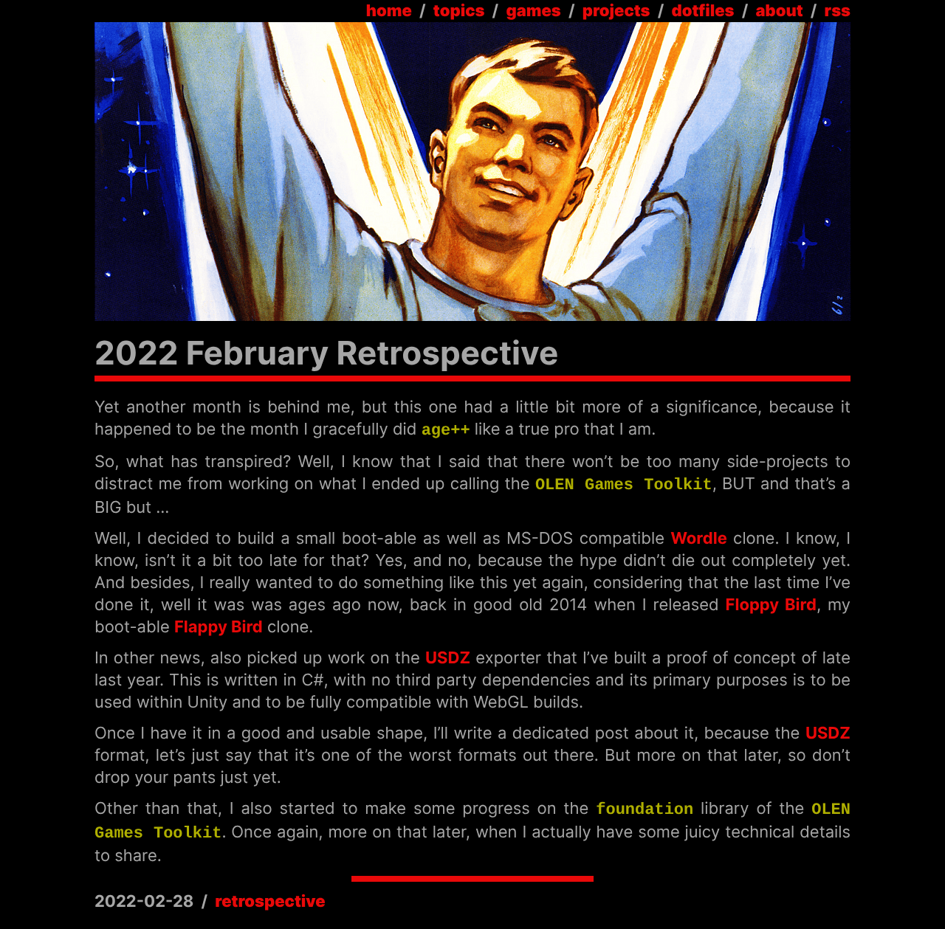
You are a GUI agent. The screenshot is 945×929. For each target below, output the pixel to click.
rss (837, 11)
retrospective (270, 901)
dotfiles (702, 11)
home (389, 11)
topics (459, 11)
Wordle (698, 538)
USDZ (447, 658)
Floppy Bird (771, 605)
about (779, 11)
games (533, 11)
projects (616, 11)
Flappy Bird (218, 627)
